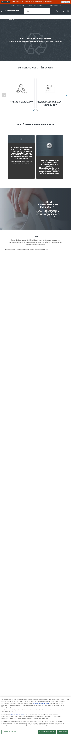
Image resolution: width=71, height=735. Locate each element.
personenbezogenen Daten (41, 703)
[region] (35, 716)
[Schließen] (68, 700)
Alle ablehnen (62, 731)
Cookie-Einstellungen (9, 731)
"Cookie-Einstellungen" (17, 714)
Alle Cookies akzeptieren (47, 731)
